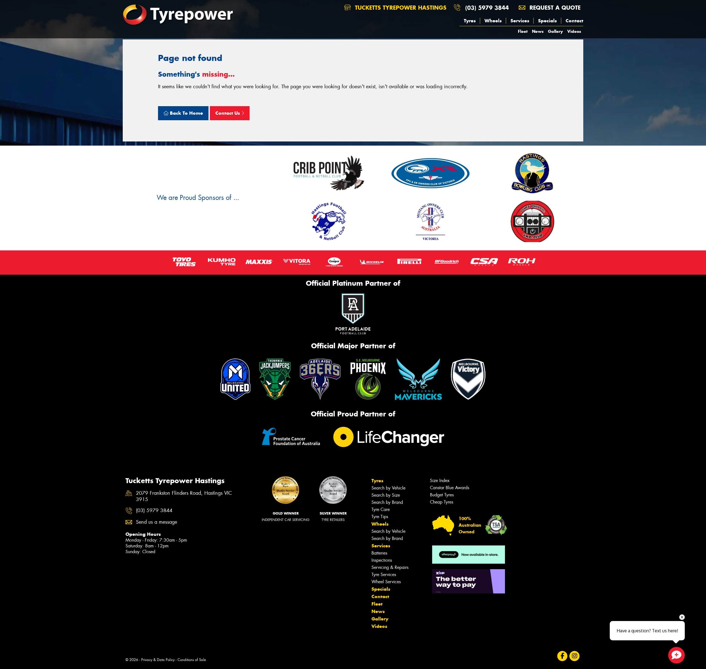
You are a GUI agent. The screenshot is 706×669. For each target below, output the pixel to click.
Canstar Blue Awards (449, 488)
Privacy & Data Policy (158, 659)
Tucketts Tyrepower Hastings (399, 7)
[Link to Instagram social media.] (574, 656)
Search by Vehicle (388, 488)
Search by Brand (387, 502)
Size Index (440, 480)
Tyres (470, 21)
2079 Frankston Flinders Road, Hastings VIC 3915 (184, 496)
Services (519, 21)
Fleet (523, 31)
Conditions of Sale (192, 659)
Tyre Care (380, 509)
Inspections (381, 560)
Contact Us (228, 113)
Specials (547, 21)
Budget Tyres (442, 495)
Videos (574, 31)
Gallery (555, 31)
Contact (574, 21)
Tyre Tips (379, 517)
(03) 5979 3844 (487, 7)
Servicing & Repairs (389, 567)
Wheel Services (386, 582)
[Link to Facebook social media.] (562, 656)
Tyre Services (383, 574)
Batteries (379, 553)
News (538, 31)
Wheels (493, 21)
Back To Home (186, 113)
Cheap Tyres (441, 502)
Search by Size (385, 495)
